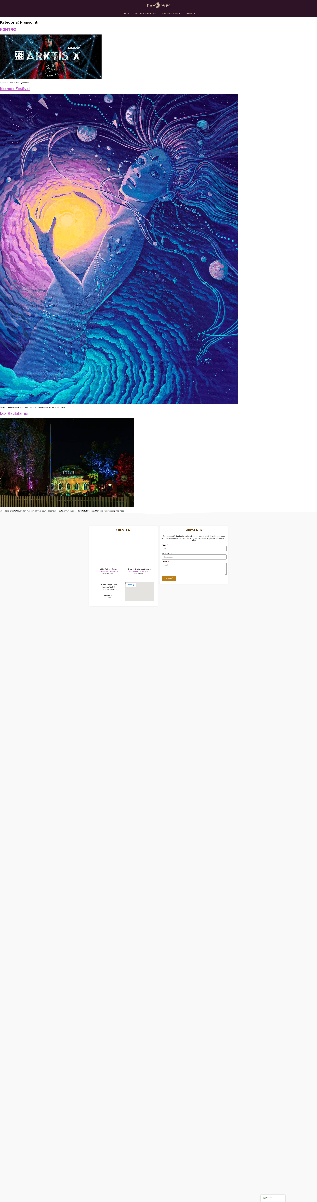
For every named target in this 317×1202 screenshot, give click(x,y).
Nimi (164, 545)
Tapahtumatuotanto (171, 13)
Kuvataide (191, 13)
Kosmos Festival (15, 88)
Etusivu (125, 13)
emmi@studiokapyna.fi (139, 571)
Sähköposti (167, 553)
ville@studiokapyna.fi (108, 571)
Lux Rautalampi (14, 413)
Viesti (165, 562)
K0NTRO (8, 29)
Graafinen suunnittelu (145, 13)
